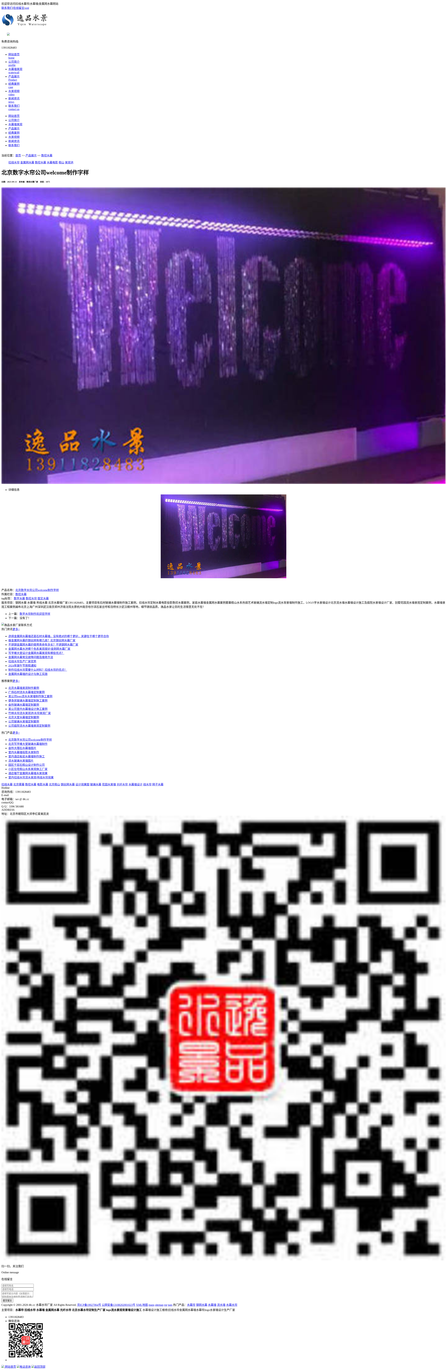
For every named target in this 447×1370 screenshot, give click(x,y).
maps (151, 1304)
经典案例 (14, 132)
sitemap (159, 1304)
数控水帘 (31, 598)
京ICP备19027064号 (89, 1304)
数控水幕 (46, 155)
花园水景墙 (109, 784)
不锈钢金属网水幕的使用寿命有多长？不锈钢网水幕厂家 (43, 644)
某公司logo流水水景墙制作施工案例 (30, 696)
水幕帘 (191, 1304)
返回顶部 (39, 1366)
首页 (18, 155)
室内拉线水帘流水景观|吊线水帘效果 (31, 777)
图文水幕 (43, 598)
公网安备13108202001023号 (118, 1304)
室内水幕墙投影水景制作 (23, 752)
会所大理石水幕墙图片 (22, 748)
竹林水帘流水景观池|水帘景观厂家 (29, 713)
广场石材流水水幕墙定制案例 (26, 692)
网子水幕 (157, 784)
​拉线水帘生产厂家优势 (22, 661)
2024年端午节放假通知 (22, 665)
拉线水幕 (7, 784)
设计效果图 (82, 784)
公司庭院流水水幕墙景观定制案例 (29, 725)
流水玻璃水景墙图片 (21, 760)
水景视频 (14, 136)
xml (27, 7)
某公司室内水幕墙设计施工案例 (27, 708)
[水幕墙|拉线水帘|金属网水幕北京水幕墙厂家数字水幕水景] (223, 20)
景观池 (69, 162)
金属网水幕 (27, 162)
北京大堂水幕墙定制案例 (23, 717)
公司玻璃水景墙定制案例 (23, 721)
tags (170, 1304)
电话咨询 (25, 1366)
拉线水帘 (14, 162)
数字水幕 (19, 598)
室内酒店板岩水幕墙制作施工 (26, 756)
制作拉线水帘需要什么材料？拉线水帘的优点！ (37, 669)
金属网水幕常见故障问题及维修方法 (30, 657)
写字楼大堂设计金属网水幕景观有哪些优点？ (36, 653)
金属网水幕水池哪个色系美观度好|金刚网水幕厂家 (39, 648)
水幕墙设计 (135, 784)
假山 (61, 162)
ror (165, 1304)
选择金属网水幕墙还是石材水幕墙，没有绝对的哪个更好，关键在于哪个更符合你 (58, 636)
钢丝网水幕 (68, 784)
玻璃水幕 (95, 784)
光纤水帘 (122, 784)
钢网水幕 (201, 1304)
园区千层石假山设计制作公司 (26, 764)
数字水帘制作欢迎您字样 (35, 613)
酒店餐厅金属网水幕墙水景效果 (27, 773)
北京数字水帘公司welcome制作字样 (37, 590)
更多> (16, 629)
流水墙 (221, 1304)
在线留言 (18, 7)
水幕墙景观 (15, 124)
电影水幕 (42, 784)
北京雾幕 (18, 784)
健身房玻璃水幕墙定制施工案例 (27, 700)
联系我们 (7, 7)
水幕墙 (212, 1304)
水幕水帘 (231, 1304)
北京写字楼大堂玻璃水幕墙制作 (27, 743)
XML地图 (142, 1304)
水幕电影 (52, 162)
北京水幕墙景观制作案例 (23, 687)
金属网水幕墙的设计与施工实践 (27, 674)
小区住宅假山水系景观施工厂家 (27, 769)
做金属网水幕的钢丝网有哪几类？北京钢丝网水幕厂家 (41, 640)
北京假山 (54, 784)
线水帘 (147, 784)
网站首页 (14, 116)
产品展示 (14, 128)
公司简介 (14, 120)
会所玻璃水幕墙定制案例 (23, 704)
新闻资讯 (14, 141)
